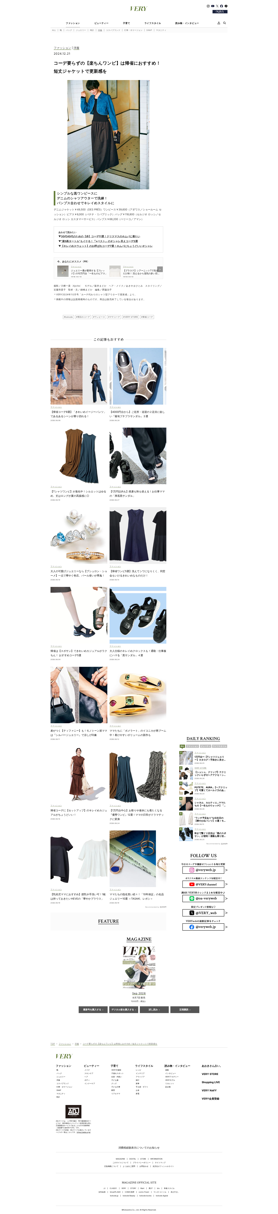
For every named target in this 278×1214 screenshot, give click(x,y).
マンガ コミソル (159, 1192)
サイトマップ (160, 1163)
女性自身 (102, 1192)
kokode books (145, 1196)
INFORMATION (156, 1159)
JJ (104, 1188)
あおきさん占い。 (212, 1065)
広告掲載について (111, 1166)
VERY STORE (210, 1074)
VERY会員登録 (210, 1098)
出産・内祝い (116, 1077)
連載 (167, 1070)
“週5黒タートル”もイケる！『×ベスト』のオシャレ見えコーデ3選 (99, 241)
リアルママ (115, 1093)
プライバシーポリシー (142, 1163)
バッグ (69, 30)
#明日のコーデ (83, 317)
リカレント (169, 1083)
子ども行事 (115, 1087)
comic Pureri (144, 1192)
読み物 (168, 1087)
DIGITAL (132, 1159)
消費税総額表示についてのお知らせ (139, 1147)
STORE (143, 1159)
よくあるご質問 (129, 1166)
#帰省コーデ (147, 317)
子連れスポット (117, 1073)
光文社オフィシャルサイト (163, 1166)
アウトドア (140, 1077)
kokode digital (162, 1196)
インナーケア (89, 1083)
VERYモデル (170, 1080)
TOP (53, 1043)
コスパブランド (113, 30)
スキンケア (88, 1073)
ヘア (86, 1077)
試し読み (153, 1009)
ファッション (73, 23)
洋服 (100, 30)
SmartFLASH (115, 1192)
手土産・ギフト (142, 1087)
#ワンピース (99, 317)
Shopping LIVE (211, 1082)
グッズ (114, 1083)
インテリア (140, 1073)
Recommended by (152, 907)
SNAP (149, 30)
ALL (54, 30)
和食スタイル (169, 1188)
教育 (113, 1090)
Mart (142, 1188)
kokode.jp (114, 1196)
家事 (137, 1083)
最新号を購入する (92, 1009)
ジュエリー (81, 30)
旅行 (137, 1080)
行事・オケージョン (133, 30)
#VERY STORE (130, 317)
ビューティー (101, 23)
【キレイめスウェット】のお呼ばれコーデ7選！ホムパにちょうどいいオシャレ (107, 246)
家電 (137, 1093)
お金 (137, 1090)
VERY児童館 (116, 1070)
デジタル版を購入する (122, 1009)
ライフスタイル (152, 23)
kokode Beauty (129, 1196)
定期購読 (183, 1009)
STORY (133, 1188)
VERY (123, 1188)
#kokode (68, 317)
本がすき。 (175, 1192)
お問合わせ (143, 1166)
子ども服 (114, 1080)
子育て (126, 23)
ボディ (87, 1080)
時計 (92, 30)
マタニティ (161, 30)
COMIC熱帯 (129, 1192)
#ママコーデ (114, 317)
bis (158, 1188)
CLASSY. (113, 1188)
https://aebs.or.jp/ (84, 1132)
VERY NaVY (209, 1090)
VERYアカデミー (172, 1077)
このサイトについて (121, 1163)
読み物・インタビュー (187, 23)
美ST (151, 1188)
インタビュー (170, 1073)
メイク (87, 1070)
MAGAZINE (120, 1159)
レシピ (138, 1070)
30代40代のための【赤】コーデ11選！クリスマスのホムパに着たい (100, 236)
